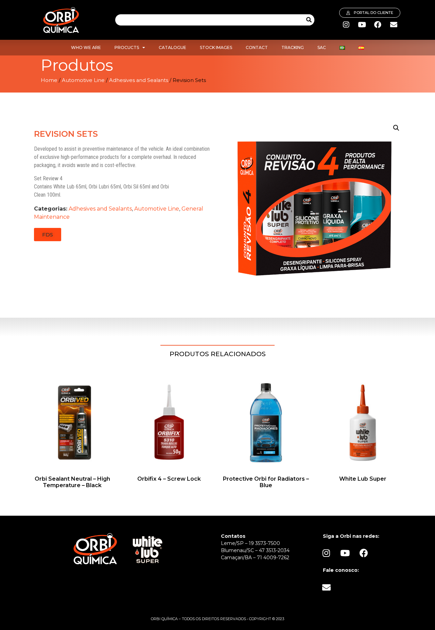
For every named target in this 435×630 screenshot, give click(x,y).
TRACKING (292, 47)
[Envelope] (394, 25)
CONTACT (257, 47)
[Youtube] (362, 25)
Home (49, 80)
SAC (321, 47)
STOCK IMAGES (216, 47)
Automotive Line (83, 80)
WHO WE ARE (86, 47)
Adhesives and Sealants (138, 80)
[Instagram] (346, 25)
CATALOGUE (172, 47)
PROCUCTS (127, 47)
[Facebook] (378, 25)
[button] (47, 234)
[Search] (308, 20)
